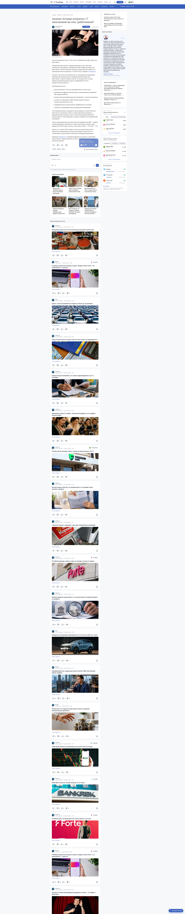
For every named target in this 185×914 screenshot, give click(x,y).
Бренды (52, 11)
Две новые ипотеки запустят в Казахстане (112, 103)
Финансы (72, 6)
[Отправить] (97, 165)
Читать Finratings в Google (91, 149)
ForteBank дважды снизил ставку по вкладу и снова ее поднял (73, 561)
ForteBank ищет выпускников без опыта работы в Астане (71, 819)
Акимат (58, 149)
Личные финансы (54, 6)
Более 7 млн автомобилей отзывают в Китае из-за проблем (72, 303)
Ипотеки (82, 2)
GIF (55, 165)
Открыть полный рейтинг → (114, 132)
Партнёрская (122, 143)
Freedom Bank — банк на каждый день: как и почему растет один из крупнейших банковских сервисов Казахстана (114, 88)
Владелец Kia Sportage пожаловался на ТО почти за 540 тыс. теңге (74, 635)
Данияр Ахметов (59, 668)
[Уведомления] (125, 2)
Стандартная (114, 143)
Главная (54, 15)
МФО (94, 2)
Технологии (104, 6)
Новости (106, 2)
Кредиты (85, 6)
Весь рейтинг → (106, 186)
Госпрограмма (107, 143)
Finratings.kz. (92, 71)
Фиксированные (122, 116)
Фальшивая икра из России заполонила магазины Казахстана (73, 230)
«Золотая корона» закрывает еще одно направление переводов (73, 525)
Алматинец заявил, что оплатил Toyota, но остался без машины (113, 94)
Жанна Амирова (58, 336)
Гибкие (106, 116)
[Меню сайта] (51, 2)
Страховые (99, 2)
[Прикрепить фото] (53, 165)
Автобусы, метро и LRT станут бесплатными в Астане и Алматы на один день (114, 18)
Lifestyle (112, 6)
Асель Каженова (58, 26)
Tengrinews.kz (62, 137)
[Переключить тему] (110, 2)
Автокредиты (88, 2)
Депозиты (76, 2)
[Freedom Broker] (131, 2)
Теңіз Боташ (58, 262)
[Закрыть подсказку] (97, 139)
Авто (91, 6)
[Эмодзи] (94, 165)
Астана (54, 149)
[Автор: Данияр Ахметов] (53, 667)
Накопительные (114, 116)
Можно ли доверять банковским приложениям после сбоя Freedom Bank (113, 25)
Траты (63, 149)
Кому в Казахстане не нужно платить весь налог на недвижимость (74, 339)
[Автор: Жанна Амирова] (53, 336)
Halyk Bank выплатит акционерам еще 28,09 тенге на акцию (72, 747)
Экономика (65, 6)
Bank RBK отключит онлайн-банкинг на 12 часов (68, 783)
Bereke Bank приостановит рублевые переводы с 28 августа (114, 98)
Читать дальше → (56, 251)
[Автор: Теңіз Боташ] (53, 262)
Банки (70, 2)
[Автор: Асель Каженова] (53, 226)
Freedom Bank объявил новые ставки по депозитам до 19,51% (73, 451)
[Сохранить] (97, 255)
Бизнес (97, 6)
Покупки (58, 11)
